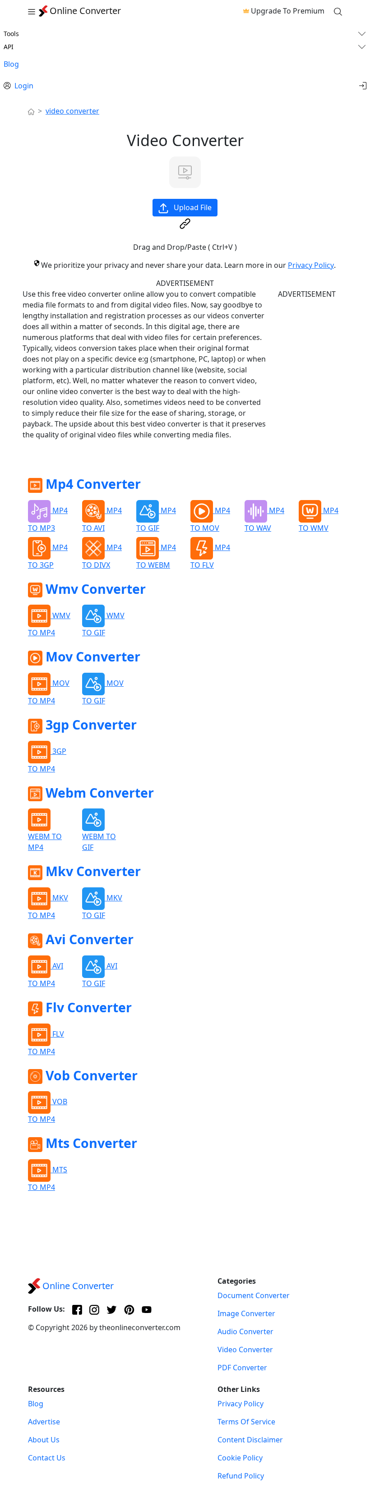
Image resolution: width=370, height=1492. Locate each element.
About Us (44, 1440)
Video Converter (245, 1349)
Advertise (44, 1422)
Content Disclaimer (250, 1440)
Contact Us (46, 1458)
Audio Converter (245, 1331)
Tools (11, 33)
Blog (11, 64)
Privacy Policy (311, 265)
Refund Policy (240, 1476)
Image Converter (246, 1313)
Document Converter (253, 1295)
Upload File (192, 207)
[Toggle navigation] (31, 10)
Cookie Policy (240, 1458)
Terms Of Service (246, 1422)
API (9, 46)
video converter (72, 111)
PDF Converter (242, 1368)
